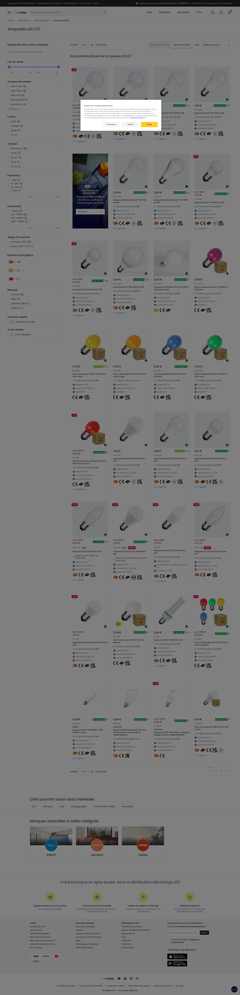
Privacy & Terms (136, 118)
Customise (111, 124)
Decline (131, 124)
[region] (121, 115)
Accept (149, 124)
